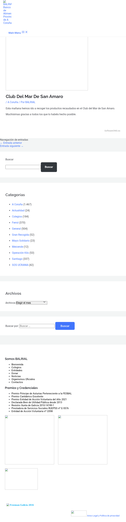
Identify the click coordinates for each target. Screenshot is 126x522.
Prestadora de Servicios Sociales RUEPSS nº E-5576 (40, 408)
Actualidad (18, 210)
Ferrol (15, 222)
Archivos (10, 302)
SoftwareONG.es (112, 130)
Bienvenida (17, 364)
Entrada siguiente (11, 146)
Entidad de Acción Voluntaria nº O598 (32, 411)
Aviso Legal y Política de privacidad (103, 515)
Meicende (17, 246)
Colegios (17, 216)
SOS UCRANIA (20, 264)
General (16, 228)
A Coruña (13, 102)
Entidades (16, 370)
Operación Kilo (20, 252)
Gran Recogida (20, 234)
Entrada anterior (11, 142)
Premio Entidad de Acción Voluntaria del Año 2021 (39, 399)
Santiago (17, 258)
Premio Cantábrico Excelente (27, 396)
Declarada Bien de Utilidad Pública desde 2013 (36, 402)
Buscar (9, 159)
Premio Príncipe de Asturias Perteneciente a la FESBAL (41, 393)
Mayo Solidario (21, 240)
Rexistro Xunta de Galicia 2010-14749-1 (32, 405)
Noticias (16, 376)
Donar (14, 373)
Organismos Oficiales (23, 379)
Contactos (17, 382)
